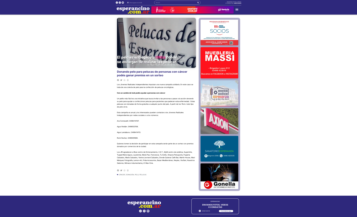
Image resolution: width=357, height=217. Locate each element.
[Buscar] (198, 2)
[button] (118, 80)
